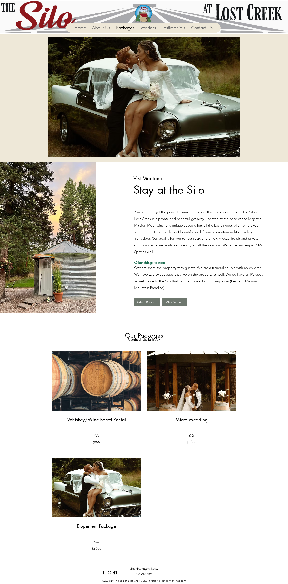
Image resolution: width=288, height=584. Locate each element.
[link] (96, 420)
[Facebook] (115, 573)
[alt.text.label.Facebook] (104, 573)
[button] (144, 97)
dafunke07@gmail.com (144, 569)
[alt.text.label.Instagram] (109, 573)
